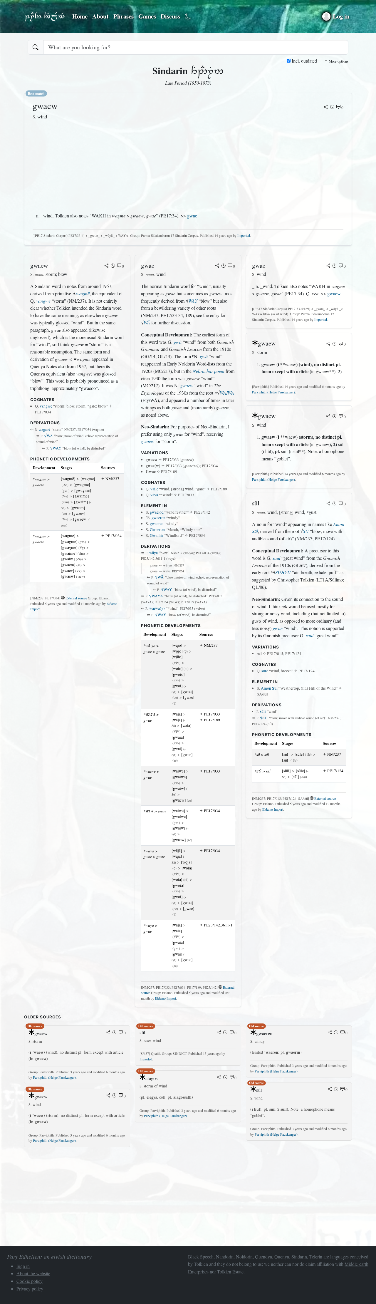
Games (147, 16)
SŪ (306, 531)
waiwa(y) (157, 608)
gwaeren (158, 517)
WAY (55, 448)
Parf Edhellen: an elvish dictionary (44, 16)
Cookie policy (29, 1281)
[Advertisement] (117, 166)
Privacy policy (29, 1288)
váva (154, 494)
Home (80, 16)
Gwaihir (156, 535)
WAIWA (227, 393)
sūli (263, 711)
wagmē (83, 293)
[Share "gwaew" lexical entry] (326, 107)
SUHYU (283, 572)
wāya (153, 552)
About (100, 16)
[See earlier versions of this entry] (332, 107)
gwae (192, 215)
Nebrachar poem (208, 371)
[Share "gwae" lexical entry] (217, 266)
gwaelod (157, 512)
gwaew (186, 385)
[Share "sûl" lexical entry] (328, 504)
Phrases (123, 16)
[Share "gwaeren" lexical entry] (330, 1032)
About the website (33, 1273)
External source (76, 598)
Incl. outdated (304, 61)
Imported (243, 235)
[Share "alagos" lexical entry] (219, 1077)
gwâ (178, 342)
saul (276, 558)
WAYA (156, 596)
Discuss (170, 16)
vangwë (43, 301)
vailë (154, 489)
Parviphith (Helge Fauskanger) (273, 392)
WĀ (48, 435)
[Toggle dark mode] (187, 16)
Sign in (23, 1266)
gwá (204, 356)
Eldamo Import (165, 998)
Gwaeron (157, 529)
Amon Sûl (269, 688)
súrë (264, 670)
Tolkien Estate (230, 1271)
